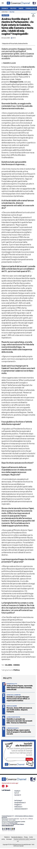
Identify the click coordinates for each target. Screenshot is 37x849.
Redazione (7, 837)
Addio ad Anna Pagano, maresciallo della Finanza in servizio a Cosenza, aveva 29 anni (20, 687)
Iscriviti (29, 759)
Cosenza (16, 665)
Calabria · (9, 665)
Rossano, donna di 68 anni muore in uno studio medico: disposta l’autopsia (19, 710)
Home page (5, 12)
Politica (12, 12)
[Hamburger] (2, 3)
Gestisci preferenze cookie (21, 839)
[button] (33, 15)
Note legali (9, 839)
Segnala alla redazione (16, 837)
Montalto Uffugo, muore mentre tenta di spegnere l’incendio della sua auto (19, 732)
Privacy (26, 837)
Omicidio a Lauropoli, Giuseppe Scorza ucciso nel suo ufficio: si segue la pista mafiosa (18, 698)
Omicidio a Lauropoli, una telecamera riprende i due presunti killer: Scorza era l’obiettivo (19, 721)
